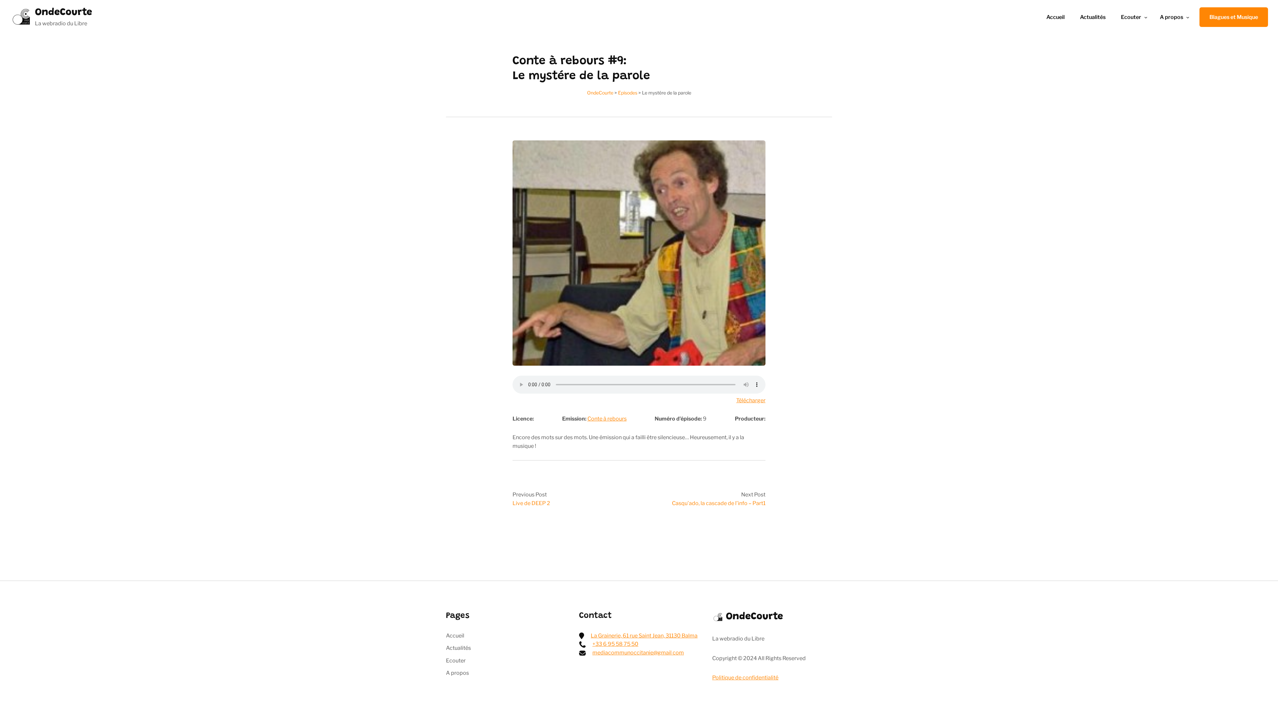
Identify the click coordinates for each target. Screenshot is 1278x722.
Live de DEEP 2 (531, 503)
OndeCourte (63, 13)
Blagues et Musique (1233, 17)
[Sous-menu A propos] (1187, 17)
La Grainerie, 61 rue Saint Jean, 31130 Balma (644, 635)
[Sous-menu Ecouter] (1146, 17)
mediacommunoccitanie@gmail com (638, 652)
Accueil (1055, 17)
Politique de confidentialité (745, 677)
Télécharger (750, 400)
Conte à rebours (607, 419)
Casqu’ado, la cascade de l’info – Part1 (718, 503)
